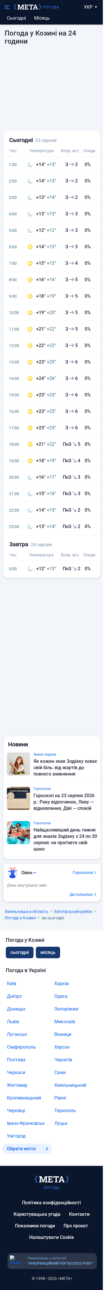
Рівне (60, 1098)
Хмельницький (70, 1085)
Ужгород (16, 1136)
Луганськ (17, 1034)
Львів (13, 1021)
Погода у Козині (20, 918)
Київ (11, 983)
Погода (51, 7)
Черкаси (16, 1072)
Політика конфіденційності (51, 1202)
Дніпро (14, 996)
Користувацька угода (37, 1214)
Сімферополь (21, 1047)
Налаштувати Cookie (51, 1237)
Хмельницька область (27, 911)
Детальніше (81, 894)
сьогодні (19, 952)
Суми (60, 1072)
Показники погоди (35, 1226)
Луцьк (61, 1123)
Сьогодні (16, 18)
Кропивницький (24, 1098)
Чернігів (63, 1059)
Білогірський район (73, 911)
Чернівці (16, 1110)
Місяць (42, 18)
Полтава (16, 1059)
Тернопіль (65, 1110)
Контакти (79, 1214)
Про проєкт (76, 1226)
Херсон (62, 1047)
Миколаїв (64, 1021)
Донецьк (16, 1009)
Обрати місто (21, 1148)
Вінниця (62, 1034)
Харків (61, 983)
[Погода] (51, 1178)
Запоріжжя (66, 1009)
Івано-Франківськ (26, 1123)
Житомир (17, 1085)
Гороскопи (83, 872)
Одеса (61, 996)
